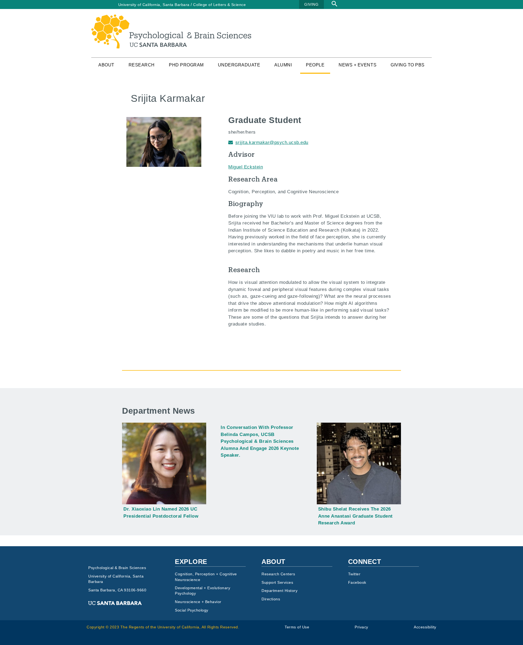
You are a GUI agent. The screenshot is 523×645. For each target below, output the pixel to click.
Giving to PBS (408, 65)
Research (142, 65)
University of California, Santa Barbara (154, 4)
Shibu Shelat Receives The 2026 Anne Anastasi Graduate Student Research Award (355, 516)
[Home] (171, 17)
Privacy (361, 627)
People (315, 65)
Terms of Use (297, 627)
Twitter (354, 574)
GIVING (311, 4)
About (106, 65)
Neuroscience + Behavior (198, 602)
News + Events (357, 65)
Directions (271, 599)
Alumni (283, 65)
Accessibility (425, 627)
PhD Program (186, 65)
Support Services (277, 582)
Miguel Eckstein (245, 167)
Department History (279, 591)
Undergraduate (239, 65)
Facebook (357, 582)
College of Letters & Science (219, 4)
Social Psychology (191, 610)
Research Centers (278, 574)
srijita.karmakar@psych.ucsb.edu (271, 142)
